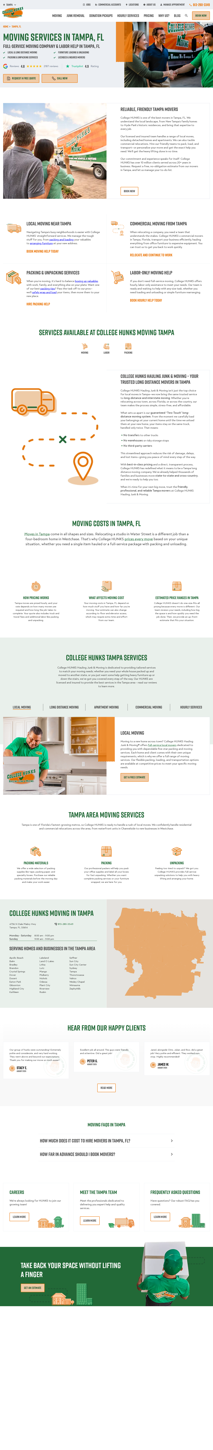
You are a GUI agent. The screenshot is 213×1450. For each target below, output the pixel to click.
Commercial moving (149, 707)
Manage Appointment (174, 4)
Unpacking (177, 863)
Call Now (62, 78)
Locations (134, 4)
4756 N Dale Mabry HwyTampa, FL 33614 (22, 926)
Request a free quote (24, 78)
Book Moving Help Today (43, 251)
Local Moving (22, 707)
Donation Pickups (101, 15)
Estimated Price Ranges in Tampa (176, 597)
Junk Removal (76, 15)
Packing (106, 863)
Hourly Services (128, 15)
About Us (151, 4)
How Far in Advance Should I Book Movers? (77, 1154)
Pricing (149, 15)
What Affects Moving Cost (106, 597)
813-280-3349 (201, 4)
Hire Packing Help (38, 304)
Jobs (88, 4)
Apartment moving (106, 707)
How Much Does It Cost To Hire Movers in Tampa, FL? (85, 1140)
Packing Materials (36, 863)
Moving (57, 15)
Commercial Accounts (109, 4)
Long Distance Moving (64, 707)
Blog (177, 15)
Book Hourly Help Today (146, 300)
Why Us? (163, 15)
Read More (107, 1088)
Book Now (201, 15)
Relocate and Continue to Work (151, 255)
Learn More (19, 1217)
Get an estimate (32, 1288)
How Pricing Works (36, 597)
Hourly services (191, 707)
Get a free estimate (134, 777)
